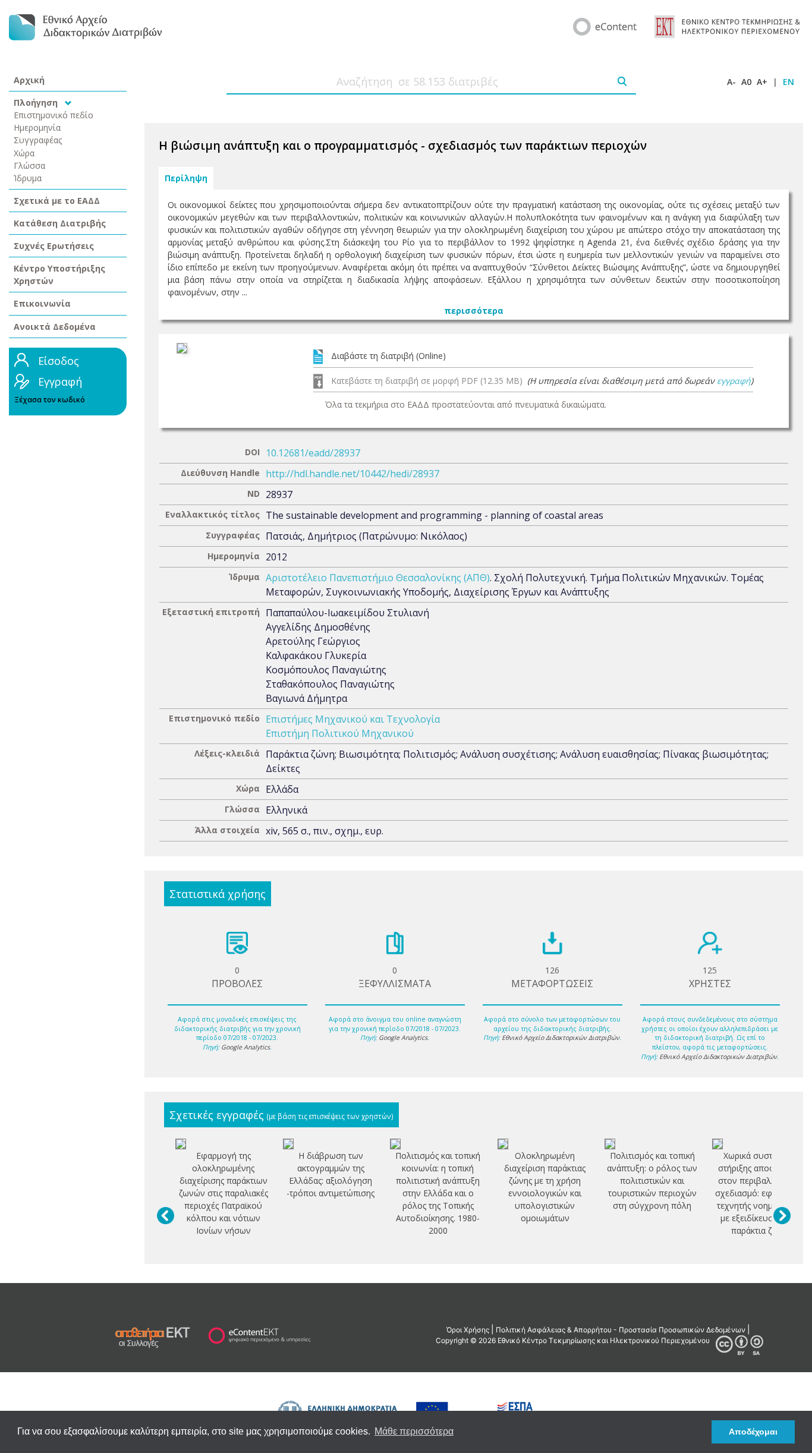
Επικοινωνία (42, 303)
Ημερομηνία (37, 127)
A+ (762, 81)
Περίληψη (186, 178)
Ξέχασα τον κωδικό (49, 400)
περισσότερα (473, 310)
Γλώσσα (29, 165)
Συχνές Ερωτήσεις (54, 245)
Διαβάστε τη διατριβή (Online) (388, 355)
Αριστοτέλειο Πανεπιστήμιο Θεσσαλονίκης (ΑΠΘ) (378, 577)
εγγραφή (734, 380)
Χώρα (24, 153)
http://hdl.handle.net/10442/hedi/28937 (352, 473)
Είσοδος (58, 361)
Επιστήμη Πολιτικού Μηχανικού (340, 733)
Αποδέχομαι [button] (753, 1431)
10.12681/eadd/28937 (313, 452)
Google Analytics (245, 1047)
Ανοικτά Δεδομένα (55, 326)
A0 (746, 81)
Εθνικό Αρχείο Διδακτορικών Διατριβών (560, 1037)
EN (788, 81)
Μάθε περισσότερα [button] (414, 1431)
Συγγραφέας (38, 140)
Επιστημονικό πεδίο (53, 115)
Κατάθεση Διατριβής (60, 223)
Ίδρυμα (28, 178)
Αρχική (29, 80)
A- (731, 81)
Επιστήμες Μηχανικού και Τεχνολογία (353, 719)
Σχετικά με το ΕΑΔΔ (57, 200)
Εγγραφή (60, 381)
